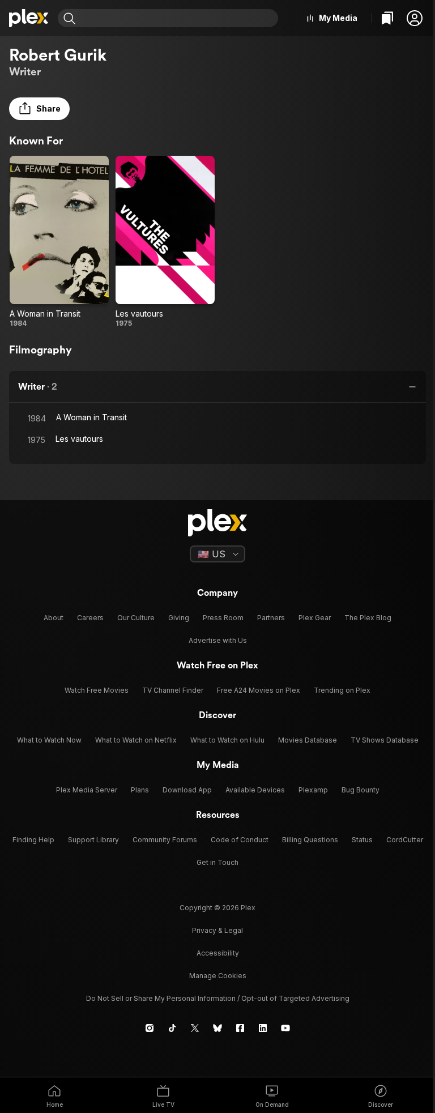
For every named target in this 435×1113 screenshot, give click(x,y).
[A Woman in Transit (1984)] (59, 242)
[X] (195, 1028)
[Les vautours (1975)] (165, 242)
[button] (414, 18)
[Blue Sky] (217, 1028)
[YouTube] (285, 1028)
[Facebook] (240, 1028)
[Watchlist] (387, 18)
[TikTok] (172, 1028)
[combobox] (178, 18)
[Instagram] (149, 1028)
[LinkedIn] (262, 1028)
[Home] (29, 18)
